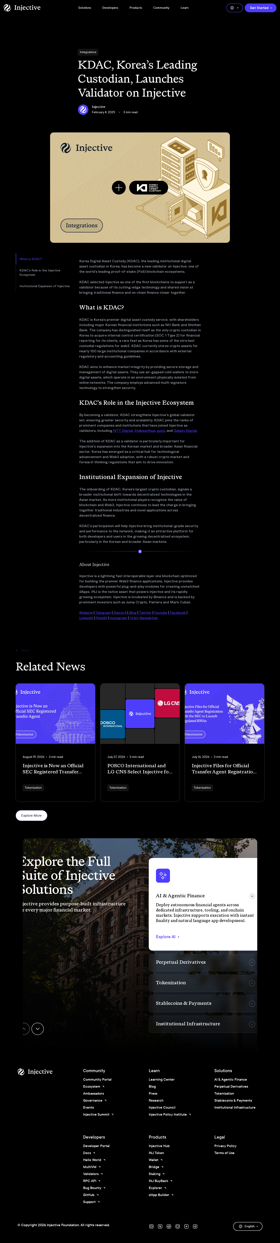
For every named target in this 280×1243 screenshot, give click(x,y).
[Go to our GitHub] (177, 1226)
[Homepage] (22, 7)
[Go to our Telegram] (195, 1226)
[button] (205, 904)
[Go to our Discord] (151, 1226)
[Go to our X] (160, 1226)
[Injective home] (42, 1072)
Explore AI (165, 936)
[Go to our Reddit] (169, 1226)
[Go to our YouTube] (186, 1226)
